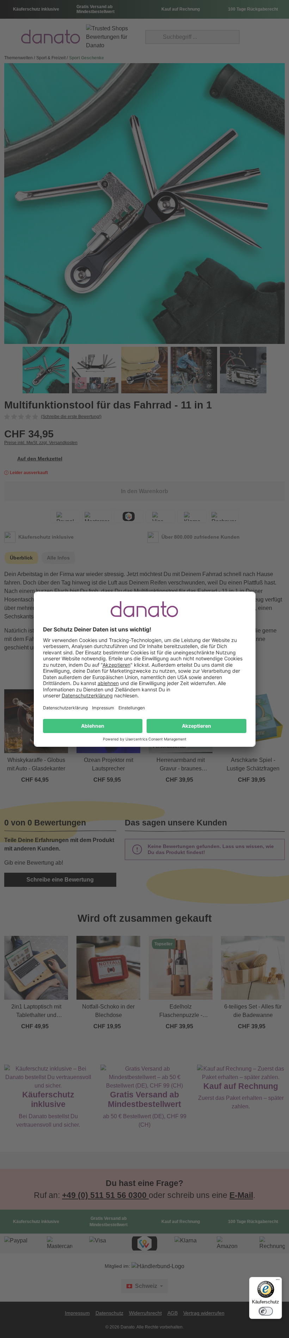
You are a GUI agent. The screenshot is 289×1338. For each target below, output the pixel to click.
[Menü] (277, 1281)
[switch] (266, 1311)
